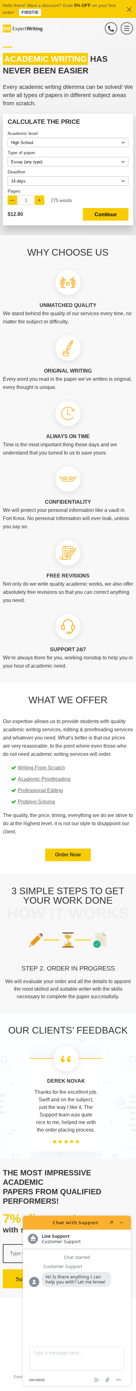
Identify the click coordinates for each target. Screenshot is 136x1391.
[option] (68, 982)
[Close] (129, 9)
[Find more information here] (77, 1301)
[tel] (111, 28)
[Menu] (127, 28)
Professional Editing (40, 790)
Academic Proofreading (43, 779)
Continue (106, 214)
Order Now (68, 854)
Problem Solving (36, 801)
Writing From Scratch (41, 767)
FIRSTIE (30, 12)
